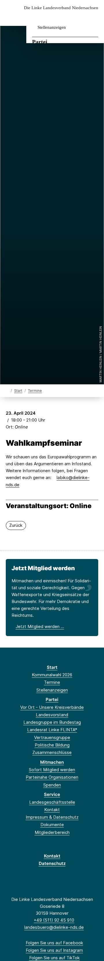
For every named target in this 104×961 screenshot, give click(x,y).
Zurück (16, 525)
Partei (39, 42)
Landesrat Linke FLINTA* (52, 729)
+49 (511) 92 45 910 (54, 920)
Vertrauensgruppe (52, 737)
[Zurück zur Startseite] (7, 390)
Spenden (52, 785)
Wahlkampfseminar (44, 443)
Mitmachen (52, 762)
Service (52, 794)
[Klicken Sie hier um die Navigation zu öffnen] (95, 17)
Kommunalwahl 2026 (52, 674)
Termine (35, 390)
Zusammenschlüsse (52, 752)
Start (18, 390)
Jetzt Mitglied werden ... (40, 626)
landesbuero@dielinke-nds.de (54, 927)
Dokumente (52, 824)
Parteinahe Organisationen (52, 777)
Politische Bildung (52, 745)
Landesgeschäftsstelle (52, 802)
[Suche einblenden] (79, 17)
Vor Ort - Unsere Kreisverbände (52, 707)
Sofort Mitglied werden (52, 769)
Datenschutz (52, 863)
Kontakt (52, 809)
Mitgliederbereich (52, 832)
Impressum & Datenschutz (52, 817)
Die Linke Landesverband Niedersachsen (61, 8)
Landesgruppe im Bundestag (52, 722)
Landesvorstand (52, 714)
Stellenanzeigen (52, 27)
